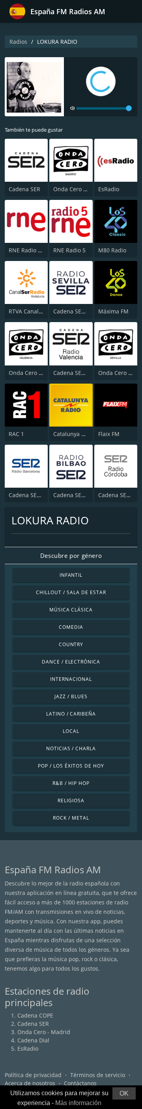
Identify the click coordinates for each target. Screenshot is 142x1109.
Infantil (71, 575)
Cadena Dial (33, 1040)
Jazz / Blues (71, 696)
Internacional (71, 679)
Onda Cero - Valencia (36, 373)
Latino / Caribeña (71, 713)
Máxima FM (113, 311)
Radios (18, 41)
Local (71, 731)
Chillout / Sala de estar (71, 592)
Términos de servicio (97, 1075)
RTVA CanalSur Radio (36, 311)
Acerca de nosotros (30, 1083)
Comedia (71, 627)
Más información (78, 1103)
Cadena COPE (35, 1015)
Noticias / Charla (71, 748)
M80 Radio (112, 250)
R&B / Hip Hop (70, 783)
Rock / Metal (71, 818)
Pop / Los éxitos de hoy (71, 765)
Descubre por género (71, 555)
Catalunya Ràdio (74, 434)
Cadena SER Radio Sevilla (86, 311)
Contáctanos (80, 1083)
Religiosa (71, 800)
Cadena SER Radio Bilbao (86, 495)
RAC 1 (16, 434)
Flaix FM (109, 434)
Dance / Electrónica (71, 661)
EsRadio (108, 189)
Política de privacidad (33, 1075)
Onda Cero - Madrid (79, 189)
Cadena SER (24, 189)
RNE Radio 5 (69, 250)
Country (71, 644)
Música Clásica (71, 609)
